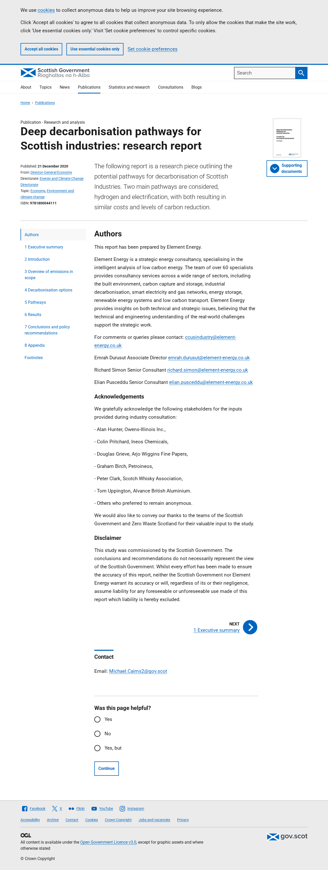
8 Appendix (35, 345)
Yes (108, 719)
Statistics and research (129, 87)
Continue (106, 768)
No (108, 734)
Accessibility (30, 820)
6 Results (33, 314)
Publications (89, 87)
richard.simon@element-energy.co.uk (207, 370)
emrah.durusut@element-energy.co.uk (209, 358)
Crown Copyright (118, 820)
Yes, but (113, 748)
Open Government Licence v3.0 (108, 842)
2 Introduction (37, 259)
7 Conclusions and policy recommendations (47, 330)
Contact (72, 820)
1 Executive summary (44, 247)
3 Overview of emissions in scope (49, 274)
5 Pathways (35, 302)
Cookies (91, 820)
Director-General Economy (51, 172)
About (25, 87)
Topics (45, 87)
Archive (53, 820)
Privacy (183, 820)
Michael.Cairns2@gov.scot (138, 671)
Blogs (196, 87)
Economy (37, 191)
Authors (32, 234)
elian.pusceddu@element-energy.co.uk (211, 382)
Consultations (170, 87)
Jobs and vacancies (154, 820)
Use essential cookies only (94, 49)
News (65, 87)
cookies (46, 10)
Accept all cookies (41, 49)
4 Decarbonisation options (48, 290)
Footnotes (34, 357)
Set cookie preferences (153, 49)
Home (25, 103)
